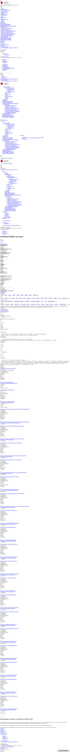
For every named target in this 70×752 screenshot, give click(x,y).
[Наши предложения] (3, 245)
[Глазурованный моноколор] (5, 253)
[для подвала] (6, 288)
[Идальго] (5, 255)
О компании (2, 728)
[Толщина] (2, 283)
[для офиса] (6, 287)
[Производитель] (5, 249)
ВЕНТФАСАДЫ (10, 197)
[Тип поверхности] (6, 276)
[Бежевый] (3, 271)
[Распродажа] (3, 247)
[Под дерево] (4, 281)
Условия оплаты (3, 734)
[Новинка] (3, 246)
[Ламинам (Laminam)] (5, 251)
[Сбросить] (1, 366)
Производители (3, 731)
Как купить (2, 730)
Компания (7, 213)
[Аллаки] (3, 259)
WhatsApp (4, 62)
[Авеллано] (3, 257)
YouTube (4, 60)
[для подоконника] (6, 289)
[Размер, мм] (2, 264)
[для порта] (6, 290)
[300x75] (2, 266)
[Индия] (2, 263)
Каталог (6, 173)
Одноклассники (6, 61)
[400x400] (2, 267)
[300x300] (2, 265)
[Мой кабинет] (0, 157)
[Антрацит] (3, 270)
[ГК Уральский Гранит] (5, 250)
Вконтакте (5, 59)
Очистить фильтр (3, 291)
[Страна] (2, 260)
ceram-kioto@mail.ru (5, 56)
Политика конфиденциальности (8, 746)
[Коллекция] (3, 256)
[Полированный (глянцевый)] (6, 278)
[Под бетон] (4, 282)
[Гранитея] (5, 254)
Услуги (1, 729)
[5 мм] (2, 286)
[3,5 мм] (2, 284)
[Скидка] (3, 248)
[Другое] (3, 272)
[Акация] (3, 258)
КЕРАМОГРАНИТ (10, 176)
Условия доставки (3, 733)
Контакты (2, 732)
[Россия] (2, 261)
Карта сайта (2, 747)
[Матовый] (6, 277)
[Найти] (1, 7)
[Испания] (2, 262)
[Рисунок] (4, 280)
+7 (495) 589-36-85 (4, 46)
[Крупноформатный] (3, 273)
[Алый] (3, 269)
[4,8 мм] (2, 285)
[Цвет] (3, 268)
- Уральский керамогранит (14, 179)
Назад (7, 172)
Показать (2, 367)
